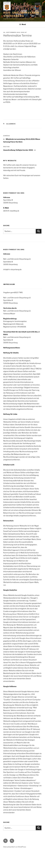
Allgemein (11, 124)
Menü (24, 24)
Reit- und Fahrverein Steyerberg (21, 14)
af (26, 32)
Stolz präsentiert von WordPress (14, 847)
